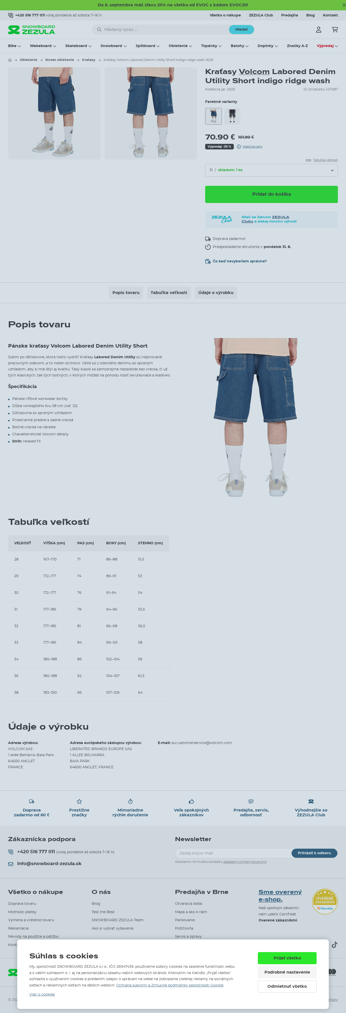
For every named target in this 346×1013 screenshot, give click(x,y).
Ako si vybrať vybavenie (112, 928)
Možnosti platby (22, 912)
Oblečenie (178, 46)
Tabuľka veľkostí (169, 293)
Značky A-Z (297, 46)
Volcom (254, 71)
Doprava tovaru (22, 904)
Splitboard (145, 46)
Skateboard (76, 46)
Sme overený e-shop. (280, 896)
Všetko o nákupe (225, 15)
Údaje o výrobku (216, 293)
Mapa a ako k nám (191, 912)
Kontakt (330, 15)
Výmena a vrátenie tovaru (31, 920)
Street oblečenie (59, 60)
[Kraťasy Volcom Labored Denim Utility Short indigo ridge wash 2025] (213, 116)
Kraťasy (88, 60)
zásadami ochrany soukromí (245, 861)
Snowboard (111, 46)
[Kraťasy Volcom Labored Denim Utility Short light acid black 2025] (232, 116)
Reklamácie (18, 928)
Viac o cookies (42, 994)
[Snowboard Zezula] (31, 29)
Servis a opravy (188, 936)
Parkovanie (185, 920)
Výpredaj (325, 46)
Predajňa (289, 15)
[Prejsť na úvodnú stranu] (10, 60)
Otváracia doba (188, 904)
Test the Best (103, 912)
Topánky (209, 46)
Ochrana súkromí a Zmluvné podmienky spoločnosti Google (169, 985)
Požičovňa (184, 928)
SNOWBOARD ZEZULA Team (118, 920)
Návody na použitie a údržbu (33, 936)
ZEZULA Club (261, 15)
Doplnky (265, 46)
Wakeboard (41, 46)
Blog (310, 15)
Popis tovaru (126, 293)
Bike (12, 46)
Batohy (237, 46)
